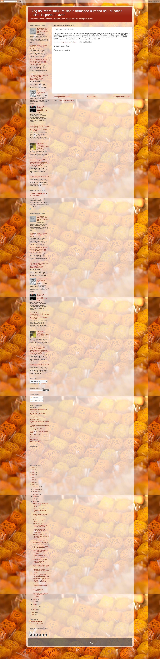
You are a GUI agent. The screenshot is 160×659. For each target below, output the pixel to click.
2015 (33, 479)
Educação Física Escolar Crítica (39, 417)
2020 (33, 467)
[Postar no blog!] (86, 42)
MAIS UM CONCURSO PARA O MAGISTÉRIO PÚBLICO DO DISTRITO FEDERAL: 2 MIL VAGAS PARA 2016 (39, 62)
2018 (33, 472)
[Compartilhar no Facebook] (89, 42)
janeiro (35, 609)
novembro (36, 489)
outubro (35, 491)
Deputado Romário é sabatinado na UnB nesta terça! (41, 570)
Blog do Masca (34, 439)
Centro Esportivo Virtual (36, 429)
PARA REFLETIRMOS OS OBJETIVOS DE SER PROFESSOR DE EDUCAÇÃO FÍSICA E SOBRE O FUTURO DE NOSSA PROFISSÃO (39, 162)
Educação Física (34, 419)
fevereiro (36, 606)
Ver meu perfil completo (36, 624)
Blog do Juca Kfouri (35, 441)
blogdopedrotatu (36, 621)
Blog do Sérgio (34, 437)
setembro (36, 494)
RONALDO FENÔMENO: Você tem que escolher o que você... (41, 536)
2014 (33, 482)
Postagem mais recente (63, 97)
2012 (33, 612)
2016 (33, 477)
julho (34, 499)
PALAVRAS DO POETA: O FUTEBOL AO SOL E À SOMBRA (43, 146)
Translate (43, 383)
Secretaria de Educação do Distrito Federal (37, 414)
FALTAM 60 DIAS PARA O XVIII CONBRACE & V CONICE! (40, 595)
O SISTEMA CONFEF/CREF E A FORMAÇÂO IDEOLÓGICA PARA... (41, 580)
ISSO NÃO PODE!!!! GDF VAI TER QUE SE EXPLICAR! (40, 561)
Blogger (92, 643)
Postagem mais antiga (121, 97)
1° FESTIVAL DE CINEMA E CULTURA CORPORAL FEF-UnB (42, 109)
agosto (35, 496)
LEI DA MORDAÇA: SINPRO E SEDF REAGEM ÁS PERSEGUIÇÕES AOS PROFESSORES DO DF (39, 78)
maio (34, 599)
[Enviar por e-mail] (84, 42)
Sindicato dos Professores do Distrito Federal (38, 410)
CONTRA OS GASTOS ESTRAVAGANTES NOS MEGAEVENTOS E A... (40, 525)
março (35, 604)
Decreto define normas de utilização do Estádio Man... (40, 505)
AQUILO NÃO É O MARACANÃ (38, 590)
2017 (33, 475)
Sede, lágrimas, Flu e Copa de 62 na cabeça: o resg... (41, 566)
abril (34, 602)
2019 (33, 470)
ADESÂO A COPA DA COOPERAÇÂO (39, 556)
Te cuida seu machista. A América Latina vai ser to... (40, 585)
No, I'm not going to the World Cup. (39, 520)
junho (35, 501)
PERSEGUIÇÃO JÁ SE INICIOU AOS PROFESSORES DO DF (43, 31)
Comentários (36, 400)
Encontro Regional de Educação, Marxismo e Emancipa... (40, 531)
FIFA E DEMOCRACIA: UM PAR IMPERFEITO (40, 547)
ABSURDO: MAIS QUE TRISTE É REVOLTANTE (41, 575)
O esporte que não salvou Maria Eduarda (42, 92)
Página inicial (92, 97)
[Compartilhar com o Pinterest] (91, 42)
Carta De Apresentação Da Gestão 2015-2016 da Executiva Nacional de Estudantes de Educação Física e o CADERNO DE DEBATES (39, 128)
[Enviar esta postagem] (80, 42)
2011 (33, 614)
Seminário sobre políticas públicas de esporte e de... (40, 516)
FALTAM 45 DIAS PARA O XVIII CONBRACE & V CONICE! (40, 552)
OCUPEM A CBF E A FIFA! (40, 540)
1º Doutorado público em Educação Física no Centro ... (40, 510)
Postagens (35, 397)
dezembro (36, 486)
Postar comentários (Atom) (66, 100)
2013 (33, 484)
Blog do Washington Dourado (38, 435)
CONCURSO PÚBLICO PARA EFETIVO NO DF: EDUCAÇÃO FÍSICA (39, 47)
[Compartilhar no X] (87, 42)
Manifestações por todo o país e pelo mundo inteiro (41, 543)
